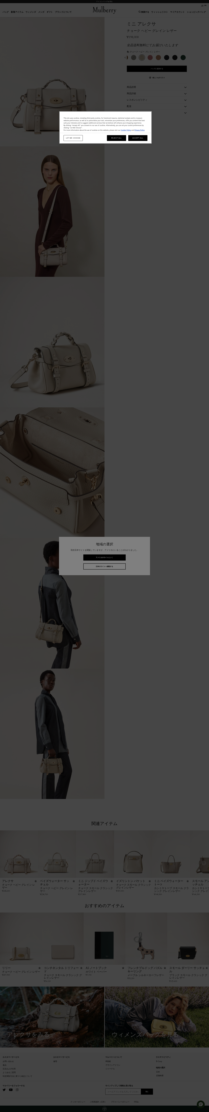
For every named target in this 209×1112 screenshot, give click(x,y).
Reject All (116, 138)
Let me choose (73, 138)
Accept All (137, 138)
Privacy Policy (139, 130)
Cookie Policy (126, 130)
